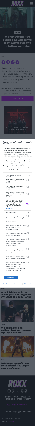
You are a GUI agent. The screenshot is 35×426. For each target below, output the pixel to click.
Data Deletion (7, 284)
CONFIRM (10, 277)
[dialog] (17, 213)
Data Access (17, 284)
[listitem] (17, 175)
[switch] (27, 180)
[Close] (31, 142)
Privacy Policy (28, 284)
